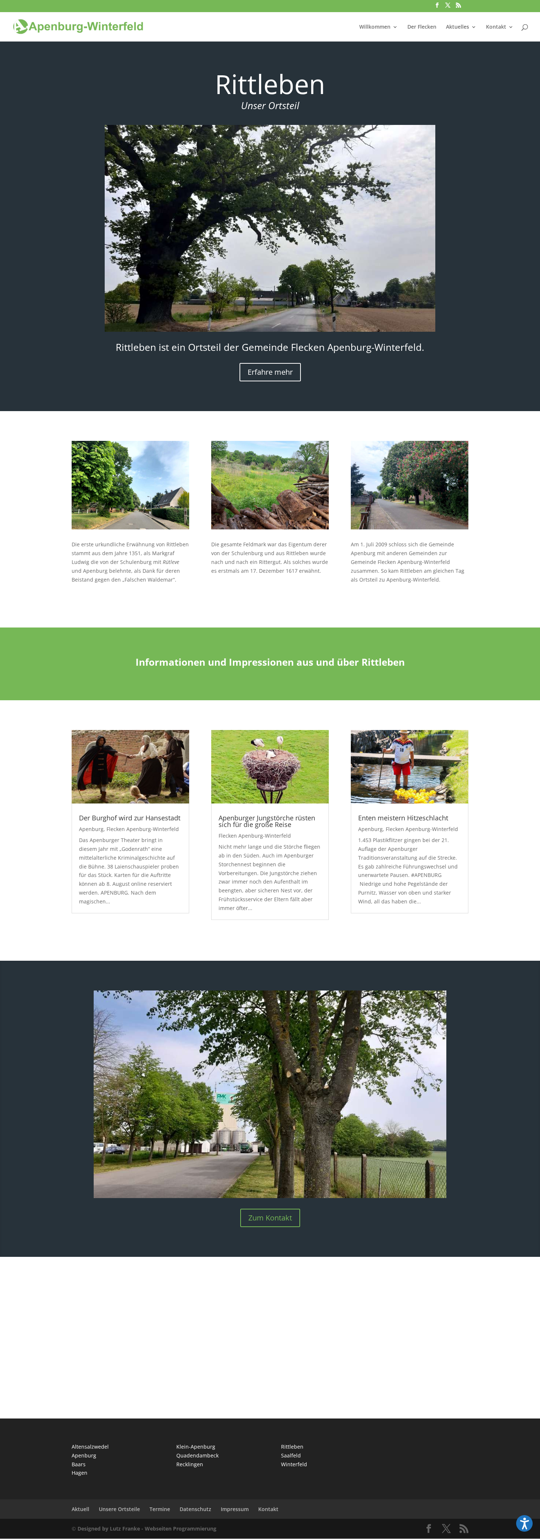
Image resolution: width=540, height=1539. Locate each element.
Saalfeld (291, 1455)
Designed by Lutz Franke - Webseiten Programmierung (147, 1528)
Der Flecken (421, 27)
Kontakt (496, 27)
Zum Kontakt (270, 1218)
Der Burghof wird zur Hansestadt (129, 817)
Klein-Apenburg (195, 1446)
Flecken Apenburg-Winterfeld (143, 829)
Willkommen (374, 27)
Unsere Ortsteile (119, 1509)
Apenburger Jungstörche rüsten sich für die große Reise (267, 821)
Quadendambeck (197, 1455)
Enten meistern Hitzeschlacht (403, 817)
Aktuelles (457, 27)
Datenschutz (195, 1509)
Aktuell (80, 1509)
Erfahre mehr (270, 372)
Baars (79, 1464)
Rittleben (292, 1446)
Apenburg (91, 829)
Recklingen (189, 1464)
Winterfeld (294, 1464)
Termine (160, 1509)
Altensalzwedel (90, 1446)
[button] (524, 1523)
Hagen (79, 1472)
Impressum (235, 1509)
